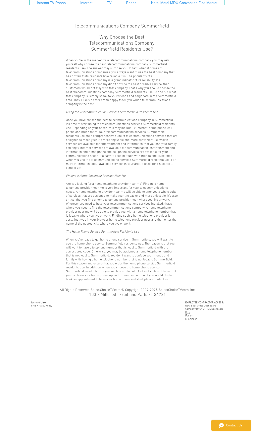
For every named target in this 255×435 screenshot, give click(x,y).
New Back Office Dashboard (200, 305)
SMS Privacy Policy (41, 305)
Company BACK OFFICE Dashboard (204, 309)
